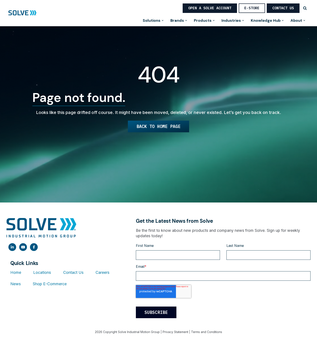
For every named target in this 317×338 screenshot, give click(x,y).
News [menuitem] (15, 284)
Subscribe (156, 312)
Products (203, 21)
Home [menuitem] (15, 272)
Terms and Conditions (206, 332)
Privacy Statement (175, 332)
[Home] (22, 13)
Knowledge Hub (266, 21)
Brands (177, 21)
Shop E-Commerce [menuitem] (50, 284)
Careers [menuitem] (102, 272)
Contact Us (283, 8)
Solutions (151, 21)
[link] (12, 247)
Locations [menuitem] (42, 272)
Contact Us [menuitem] (73, 272)
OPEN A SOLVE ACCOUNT (209, 8)
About (296, 21)
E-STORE (251, 8)
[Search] (304, 8)
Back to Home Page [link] (158, 126)
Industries (231, 21)
